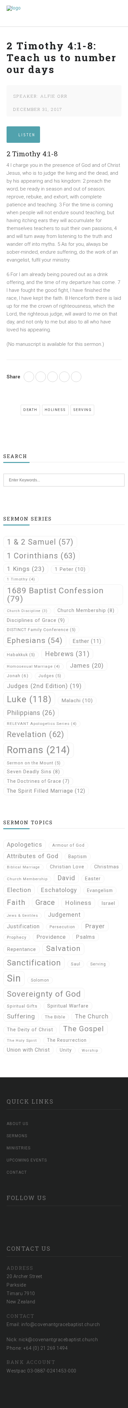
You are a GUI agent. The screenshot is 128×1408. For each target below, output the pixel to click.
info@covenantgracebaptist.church (60, 1324)
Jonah (18, 675)
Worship (90, 1050)
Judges (49, 675)
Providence (51, 937)
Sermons (17, 1136)
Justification (23, 926)
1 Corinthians (41, 555)
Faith (16, 902)
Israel (108, 903)
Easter (93, 879)
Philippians (31, 713)
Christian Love (67, 866)
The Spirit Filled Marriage (46, 791)
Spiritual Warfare (68, 1006)
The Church (92, 1016)
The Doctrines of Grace (38, 781)
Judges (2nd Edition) (44, 685)
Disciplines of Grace (36, 620)
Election (19, 890)
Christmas (106, 867)
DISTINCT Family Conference (41, 629)
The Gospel (83, 1028)
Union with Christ (28, 1050)
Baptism (77, 856)
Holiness (55, 410)
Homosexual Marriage (33, 666)
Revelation (35, 734)
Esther (87, 641)
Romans (38, 749)
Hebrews (67, 654)
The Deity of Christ (30, 1030)
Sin (14, 978)
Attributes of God (32, 856)
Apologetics (24, 844)
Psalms (85, 937)
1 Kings (26, 569)
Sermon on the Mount (34, 762)
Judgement (64, 914)
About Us (17, 1123)
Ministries (19, 1148)
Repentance (21, 949)
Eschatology (59, 889)
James (87, 665)
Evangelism (100, 890)
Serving (82, 410)
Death (30, 410)
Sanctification (34, 962)
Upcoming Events (27, 1160)
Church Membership (86, 610)
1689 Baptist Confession (55, 594)
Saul (75, 963)
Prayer (95, 926)
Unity (66, 1050)
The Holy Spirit (22, 1040)
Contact (17, 1172)
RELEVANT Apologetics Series (42, 723)
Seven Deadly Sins (33, 772)
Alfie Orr (54, 96)
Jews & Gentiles (22, 915)
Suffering (21, 1016)
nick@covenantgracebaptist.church (58, 1339)
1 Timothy (21, 579)
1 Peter (70, 569)
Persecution (62, 927)
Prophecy (17, 937)
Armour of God (68, 845)
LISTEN (26, 134)
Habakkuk (21, 654)
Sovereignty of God (44, 994)
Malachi (77, 701)
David (66, 878)
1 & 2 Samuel (40, 542)
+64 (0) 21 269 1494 (45, 1348)
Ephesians (35, 640)
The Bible (55, 1016)
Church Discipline (27, 611)
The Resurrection (67, 1040)
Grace (45, 902)
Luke (29, 699)
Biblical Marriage (23, 867)
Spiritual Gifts (22, 1006)
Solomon (40, 980)
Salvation (63, 948)
